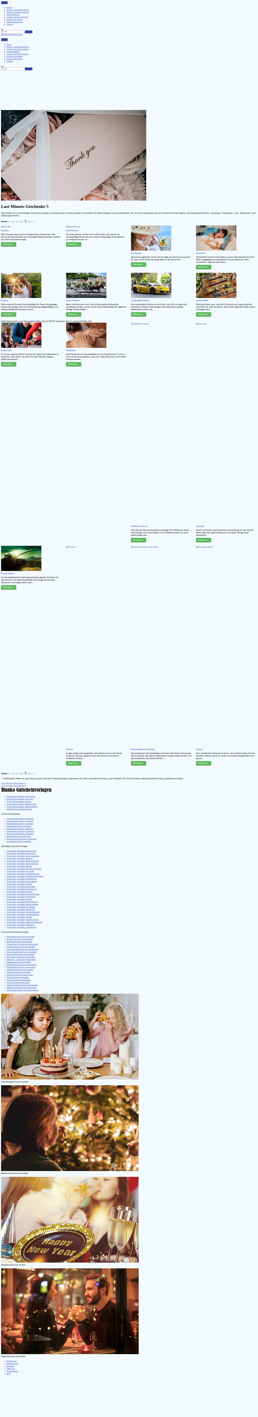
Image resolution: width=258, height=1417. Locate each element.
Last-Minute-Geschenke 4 (13, 786)
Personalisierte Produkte (143, 749)
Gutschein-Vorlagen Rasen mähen (22, 904)
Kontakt (10, 1366)
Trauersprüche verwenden (18, 980)
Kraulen (5, 230)
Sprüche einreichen (14, 19)
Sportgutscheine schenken (18, 842)
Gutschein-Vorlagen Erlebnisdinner (22, 874)
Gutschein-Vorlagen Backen (19, 859)
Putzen (199, 749)
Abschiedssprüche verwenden (20, 937)
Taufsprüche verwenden (17, 977)
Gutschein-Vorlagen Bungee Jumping (23, 869)
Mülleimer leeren (139, 526)
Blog (8, 1374)
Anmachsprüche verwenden (19, 939)
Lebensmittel (202, 300)
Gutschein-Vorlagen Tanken (19, 917)
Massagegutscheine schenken (20, 831)
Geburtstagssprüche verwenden (21, 952)
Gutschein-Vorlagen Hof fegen (20, 887)
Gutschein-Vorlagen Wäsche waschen (24, 922)
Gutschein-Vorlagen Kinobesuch (21, 889)
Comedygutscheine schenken (20, 819)
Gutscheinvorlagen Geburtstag (20, 796)
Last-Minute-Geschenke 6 (13, 783)
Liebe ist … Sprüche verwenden (21, 960)
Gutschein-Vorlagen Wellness (20, 925)
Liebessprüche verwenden (18, 962)
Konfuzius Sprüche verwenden (20, 957)
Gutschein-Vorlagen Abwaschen (21, 851)
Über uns (10, 1369)
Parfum (69, 749)
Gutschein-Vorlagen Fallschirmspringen (24, 876)
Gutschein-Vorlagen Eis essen (20, 871)
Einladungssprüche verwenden (20, 947)
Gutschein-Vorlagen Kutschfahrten (23, 894)
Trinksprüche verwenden (18, 983)
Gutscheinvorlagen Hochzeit (19, 799)
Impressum (11, 1361)
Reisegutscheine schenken (18, 836)
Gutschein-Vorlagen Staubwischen (22, 915)
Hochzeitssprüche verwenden (20, 955)
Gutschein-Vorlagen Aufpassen (21, 853)
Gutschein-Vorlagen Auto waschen (22, 856)
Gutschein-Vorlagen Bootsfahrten (22, 864)
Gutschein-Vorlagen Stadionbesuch (23, 912)
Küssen (4, 300)
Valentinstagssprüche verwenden (22, 985)
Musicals (200, 526)
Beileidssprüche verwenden (19, 942)
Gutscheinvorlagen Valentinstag (21, 804)
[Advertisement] (129, 90)
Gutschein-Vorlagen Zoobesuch (21, 927)
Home (9, 7)
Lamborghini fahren (140, 300)
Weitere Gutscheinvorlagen (19, 809)
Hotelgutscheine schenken (18, 826)
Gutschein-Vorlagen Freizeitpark (21, 879)
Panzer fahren (8, 573)
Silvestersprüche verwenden (19, 975)
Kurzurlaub (136, 253)
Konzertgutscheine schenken (19, 829)
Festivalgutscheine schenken (19, 824)
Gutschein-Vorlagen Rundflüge (20, 907)
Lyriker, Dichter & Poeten (17, 17)
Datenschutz (12, 1364)
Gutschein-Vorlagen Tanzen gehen (22, 920)
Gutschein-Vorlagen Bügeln (19, 866)
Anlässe (9, 24)
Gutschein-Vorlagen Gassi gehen (21, 881)
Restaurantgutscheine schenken (21, 839)
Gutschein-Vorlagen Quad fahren (22, 902)
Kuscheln (200, 253)
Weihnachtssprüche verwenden (21, 988)
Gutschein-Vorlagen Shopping (20, 909)
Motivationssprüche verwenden (21, 965)
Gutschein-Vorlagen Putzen (19, 899)
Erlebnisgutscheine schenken (20, 821)
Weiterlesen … (9, 244)
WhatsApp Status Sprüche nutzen (22, 990)
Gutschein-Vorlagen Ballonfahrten (22, 861)
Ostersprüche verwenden (18, 972)
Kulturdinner (72, 230)
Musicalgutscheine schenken (19, 834)
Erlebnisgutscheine (14, 22)
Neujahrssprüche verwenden (19, 970)
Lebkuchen (6, 350)
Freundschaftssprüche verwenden (22, 949)
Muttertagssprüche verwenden (20, 967)
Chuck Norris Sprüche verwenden (22, 944)
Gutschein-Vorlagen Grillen (19, 884)
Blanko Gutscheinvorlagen (17, 10)
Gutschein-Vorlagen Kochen (19, 892)
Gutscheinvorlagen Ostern (18, 802)
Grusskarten (12, 1371)
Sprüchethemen (13, 15)
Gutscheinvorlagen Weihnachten (21, 807)
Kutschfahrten (73, 300)
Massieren (71, 350)
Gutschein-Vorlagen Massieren (20, 897)
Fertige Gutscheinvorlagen (17, 12)
